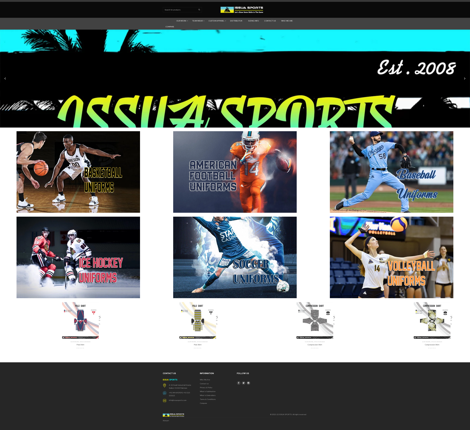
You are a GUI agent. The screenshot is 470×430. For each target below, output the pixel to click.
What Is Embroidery (208, 395)
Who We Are (205, 380)
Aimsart (166, 420)
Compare (203, 403)
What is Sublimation (208, 391)
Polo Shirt (70, 345)
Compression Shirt (187, 345)
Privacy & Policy (206, 387)
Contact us (204, 384)
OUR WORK (64, 342)
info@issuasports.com (177, 400)
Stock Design (74, 342)
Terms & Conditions (208, 399)
